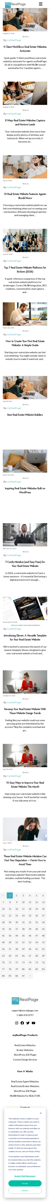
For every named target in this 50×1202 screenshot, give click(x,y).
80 (23, 969)
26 (36, 915)
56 (3, 949)
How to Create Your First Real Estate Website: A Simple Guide (25, 343)
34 (43, 922)
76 (43, 962)
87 (23, 976)
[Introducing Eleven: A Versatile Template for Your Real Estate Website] (25, 608)
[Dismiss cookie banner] (41, 1113)
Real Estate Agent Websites (25, 1081)
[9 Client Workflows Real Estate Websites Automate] (25, 19)
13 (43, 902)
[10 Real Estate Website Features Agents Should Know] (25, 166)
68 (36, 955)
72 (16, 962)
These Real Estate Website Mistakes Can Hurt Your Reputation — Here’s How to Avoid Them (25, 860)
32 (30, 922)
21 (3, 915)
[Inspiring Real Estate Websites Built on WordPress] (25, 461)
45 (23, 935)
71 (10, 962)
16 (16, 909)
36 (10, 929)
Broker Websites (25, 1050)
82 (36, 969)
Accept (25, 1183)
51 (16, 942)
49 (3, 942)
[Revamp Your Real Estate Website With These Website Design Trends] (25, 682)
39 (30, 929)
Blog (27, 36)
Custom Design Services (25, 1059)
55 (43, 942)
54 (36, 942)
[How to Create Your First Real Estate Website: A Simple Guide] (25, 314)
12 (36, 902)
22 (10, 915)
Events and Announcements (29, 625)
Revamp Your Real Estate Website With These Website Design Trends (25, 711)
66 (23, 955)
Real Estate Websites (25, 1045)
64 (10, 955)
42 (3, 935)
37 (16, 929)
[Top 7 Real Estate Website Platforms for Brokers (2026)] (25, 240)
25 (30, 915)
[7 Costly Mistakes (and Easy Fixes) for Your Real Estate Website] (25, 534)
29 (10, 922)
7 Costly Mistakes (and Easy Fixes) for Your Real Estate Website (25, 564)
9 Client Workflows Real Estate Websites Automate (25, 49)
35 (3, 929)
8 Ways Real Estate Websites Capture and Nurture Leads (25, 122)
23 (16, 915)
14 (3, 909)
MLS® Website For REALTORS (25, 1095)
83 (43, 969)
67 (30, 955)
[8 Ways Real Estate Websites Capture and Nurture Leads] (25, 93)
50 (10, 942)
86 (16, 976)
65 (16, 955)
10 (23, 902)
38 (23, 929)
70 (3, 962)
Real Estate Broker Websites (25, 1086)
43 (10, 935)
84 (3, 976)
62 (43, 949)
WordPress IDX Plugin (25, 1054)
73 (23, 962)
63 (3, 955)
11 (30, 902)
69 (43, 955)
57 (10, 949)
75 (36, 962)
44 (16, 935)
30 (16, 922)
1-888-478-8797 (25, 1015)
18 (30, 909)
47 (36, 935)
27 (43, 915)
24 (23, 915)
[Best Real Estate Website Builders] (25, 387)
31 (23, 922)
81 (30, 969)
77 (3, 969)
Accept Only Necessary (25, 1176)
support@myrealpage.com (25, 1010)
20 (43, 909)
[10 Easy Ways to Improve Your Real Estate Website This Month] (25, 755)
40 (36, 929)
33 (36, 922)
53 (30, 942)
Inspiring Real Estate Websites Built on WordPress (25, 490)
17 (23, 909)
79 (16, 969)
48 (43, 935)
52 (23, 942)
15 (10, 909)
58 (16, 949)
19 (36, 909)
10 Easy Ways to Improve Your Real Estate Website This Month (25, 785)
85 (10, 976)
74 (30, 962)
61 (36, 949)
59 (23, 949)
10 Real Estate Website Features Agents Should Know (25, 196)
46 (30, 935)
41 (43, 929)
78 (10, 969)
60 (30, 949)
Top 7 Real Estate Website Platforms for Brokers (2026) (25, 270)
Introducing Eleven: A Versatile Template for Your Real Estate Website (25, 638)
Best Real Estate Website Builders (25, 415)
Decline (25, 1190)
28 (3, 922)
